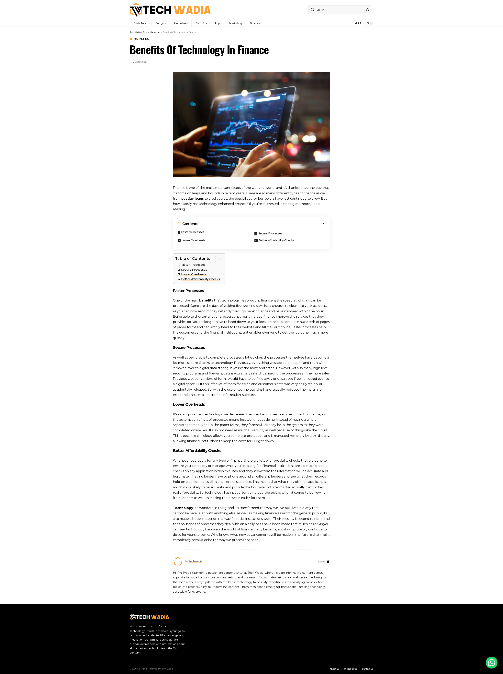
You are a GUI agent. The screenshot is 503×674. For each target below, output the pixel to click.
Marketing (141, 39)
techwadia (195, 561)
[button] (491, 662)
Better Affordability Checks (277, 240)
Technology (183, 508)
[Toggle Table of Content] (216, 259)
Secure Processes (270, 233)
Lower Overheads (194, 240)
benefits (206, 300)
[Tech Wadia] (170, 10)
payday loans (192, 198)
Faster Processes (192, 232)
